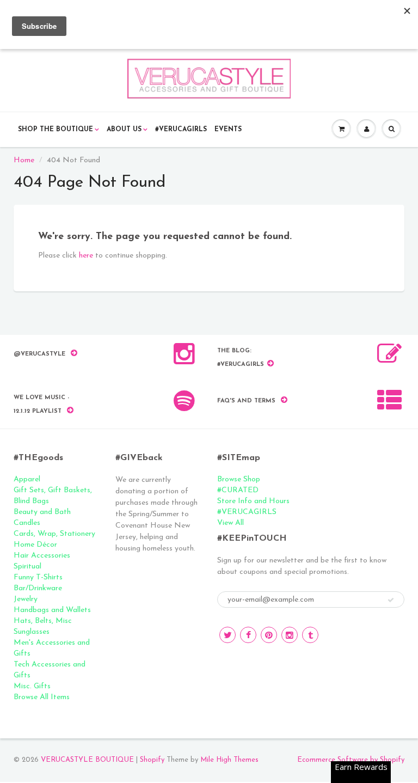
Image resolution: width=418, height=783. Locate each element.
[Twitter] (227, 635)
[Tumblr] (310, 635)
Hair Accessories (42, 556)
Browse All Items (42, 697)
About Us (124, 129)
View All (230, 523)
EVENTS (228, 129)
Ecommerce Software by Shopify (350, 759)
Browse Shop (238, 479)
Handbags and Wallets (52, 610)
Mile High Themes (229, 759)
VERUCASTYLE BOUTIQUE (87, 759)
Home (24, 160)
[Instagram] (289, 635)
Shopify (152, 759)
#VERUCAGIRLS (181, 129)
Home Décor (35, 545)
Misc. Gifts (32, 686)
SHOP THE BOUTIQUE (55, 129)
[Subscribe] (391, 600)
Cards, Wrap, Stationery (54, 534)
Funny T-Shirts (38, 577)
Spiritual (27, 566)
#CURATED (238, 490)
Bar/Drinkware (38, 588)
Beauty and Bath (42, 512)
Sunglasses (32, 632)
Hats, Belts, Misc (43, 621)
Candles (27, 523)
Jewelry (26, 599)
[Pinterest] (269, 635)
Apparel (27, 479)
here (86, 256)
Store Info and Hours (253, 501)
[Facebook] (248, 635)
